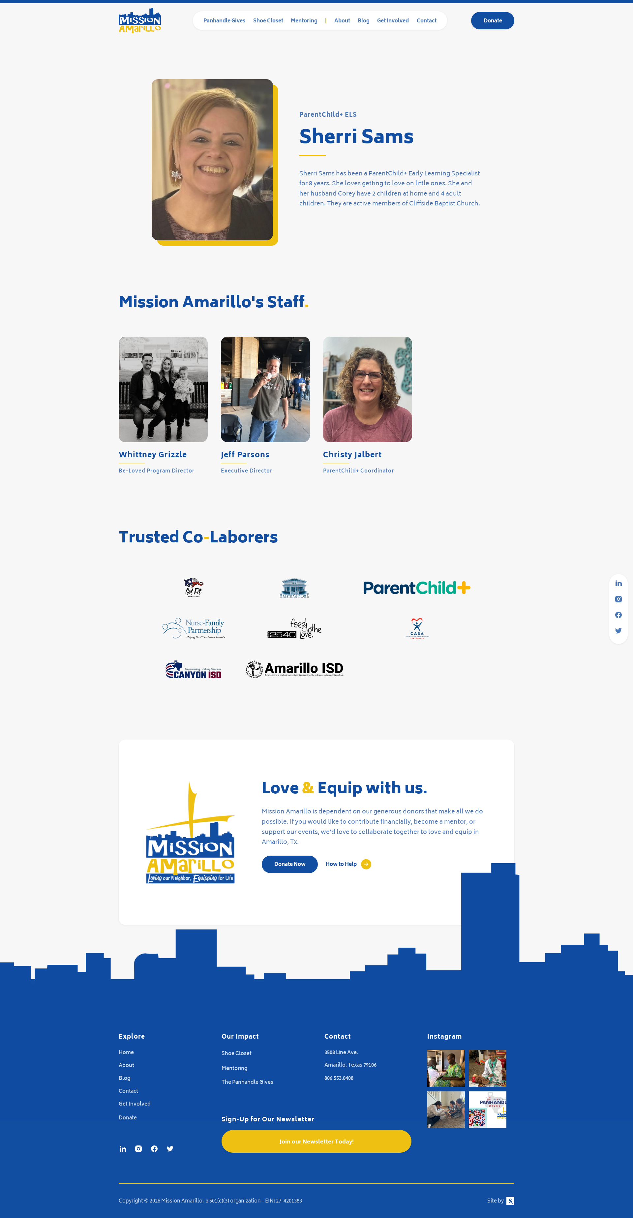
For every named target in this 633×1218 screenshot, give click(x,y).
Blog (364, 21)
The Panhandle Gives (247, 1082)
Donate (493, 21)
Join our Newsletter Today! (317, 1142)
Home (126, 1053)
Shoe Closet (268, 21)
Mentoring (304, 21)
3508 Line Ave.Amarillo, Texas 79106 (350, 1059)
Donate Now (290, 864)
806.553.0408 (338, 1078)
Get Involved (393, 21)
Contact (427, 21)
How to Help (341, 864)
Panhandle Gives (224, 21)
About (342, 21)
